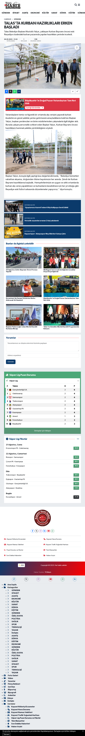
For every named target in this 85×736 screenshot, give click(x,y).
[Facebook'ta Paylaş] (6, 91)
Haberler (7, 19)
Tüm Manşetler (51, 550)
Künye (10, 698)
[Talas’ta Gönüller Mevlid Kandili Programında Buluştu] (61, 315)
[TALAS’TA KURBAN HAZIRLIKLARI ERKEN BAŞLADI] (42, 66)
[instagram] (38, 579)
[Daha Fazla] (19, 91)
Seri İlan (11, 687)
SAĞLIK (14, 621)
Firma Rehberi (14, 684)
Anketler (12, 695)
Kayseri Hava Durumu (54, 539)
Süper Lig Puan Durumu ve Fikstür (26, 718)
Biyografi (12, 692)
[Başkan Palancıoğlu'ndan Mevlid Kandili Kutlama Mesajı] (24, 315)
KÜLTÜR (45, 13)
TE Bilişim (48, 572)
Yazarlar (11, 681)
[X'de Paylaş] (10, 91)
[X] (36, 531)
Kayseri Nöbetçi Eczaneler (16, 539)
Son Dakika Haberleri (13, 555)
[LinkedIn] (44, 531)
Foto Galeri (13, 675)
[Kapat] (83, 731)
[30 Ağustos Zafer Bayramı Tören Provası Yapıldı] (24, 258)
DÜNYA (63, 13)
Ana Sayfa (12, 585)
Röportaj (12, 690)
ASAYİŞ (25, 13)
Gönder (11, 362)
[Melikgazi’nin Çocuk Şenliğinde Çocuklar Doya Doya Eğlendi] (61, 258)
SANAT (54, 13)
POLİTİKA (15, 619)
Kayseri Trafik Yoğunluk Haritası (57, 544)
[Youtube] (48, 531)
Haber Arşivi (50, 555)
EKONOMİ (35, 13)
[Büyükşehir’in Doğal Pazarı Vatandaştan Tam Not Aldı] (61, 286)
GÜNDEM (6, 13)
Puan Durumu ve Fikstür (15, 550)
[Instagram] (40, 531)
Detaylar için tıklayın (42, 431)
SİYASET (16, 13)
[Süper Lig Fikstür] (78, 439)
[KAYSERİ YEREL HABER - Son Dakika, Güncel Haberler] (12, 5)
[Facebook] (32, 531)
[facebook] (14, 579)
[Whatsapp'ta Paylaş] (15, 91)
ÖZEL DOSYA (17, 616)
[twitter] (26, 579)
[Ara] (76, 5)
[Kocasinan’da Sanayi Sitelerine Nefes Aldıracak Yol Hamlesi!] (24, 286)
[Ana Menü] (79, 5)
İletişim (14, 633)
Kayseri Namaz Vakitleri (15, 544)
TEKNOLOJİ (16, 627)
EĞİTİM (72, 13)
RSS (22, 565)
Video (10, 678)
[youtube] (50, 579)
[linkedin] (75, 579)
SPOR (13, 624)
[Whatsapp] (52, 531)
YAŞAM (14, 630)
